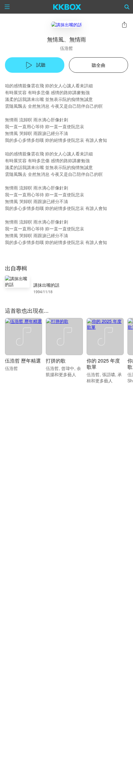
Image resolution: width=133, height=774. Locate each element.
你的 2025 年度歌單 (103, 363)
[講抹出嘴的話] (66, 24)
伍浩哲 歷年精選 (23, 360)
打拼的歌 (56, 360)
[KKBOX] (67, 7)
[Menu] (7, 7)
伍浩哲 (66, 48)
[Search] (127, 7)
